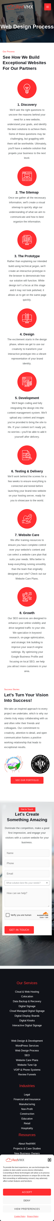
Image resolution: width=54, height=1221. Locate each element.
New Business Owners (27, 1153)
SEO (27, 1055)
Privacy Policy (32, 1216)
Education (27, 1118)
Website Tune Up (27, 1064)
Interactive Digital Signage (27, 1025)
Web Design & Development (27, 1040)
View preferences (27, 1209)
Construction (27, 1113)
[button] (49, 1159)
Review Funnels (27, 1074)
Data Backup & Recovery (27, 1001)
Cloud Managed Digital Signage (27, 1011)
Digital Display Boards (27, 1015)
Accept (27, 1192)
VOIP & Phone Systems (27, 1069)
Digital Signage (27, 1006)
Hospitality (27, 1128)
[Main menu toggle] (47, 6)
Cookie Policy (20, 1216)
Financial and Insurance (27, 1099)
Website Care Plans (27, 1060)
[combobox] (27, 883)
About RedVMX (27, 1143)
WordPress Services (27, 1045)
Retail (27, 1123)
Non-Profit (27, 1109)
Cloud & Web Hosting (27, 991)
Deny (27, 1200)
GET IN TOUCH (19, 929)
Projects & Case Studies (27, 1148)
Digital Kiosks (27, 1020)
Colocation (27, 996)
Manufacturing (27, 1104)
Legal (27, 1094)
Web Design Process (27, 1050)
